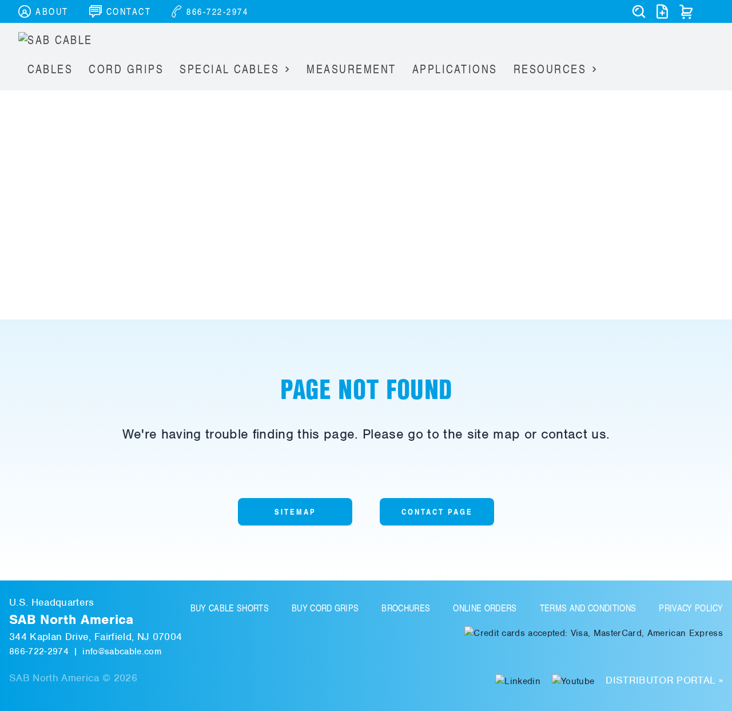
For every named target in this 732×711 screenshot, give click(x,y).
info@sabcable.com (121, 651)
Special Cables (229, 69)
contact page (437, 511)
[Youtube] (573, 680)
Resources (550, 69)
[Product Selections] (662, 11)
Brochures (405, 608)
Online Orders (484, 608)
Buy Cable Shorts (229, 608)
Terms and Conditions (588, 608)
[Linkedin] (517, 680)
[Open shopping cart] (686, 11)
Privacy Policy (691, 608)
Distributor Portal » (664, 680)
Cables (50, 69)
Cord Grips (126, 69)
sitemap (295, 511)
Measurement (351, 69)
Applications (455, 69)
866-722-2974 (39, 651)
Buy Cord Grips (325, 608)
